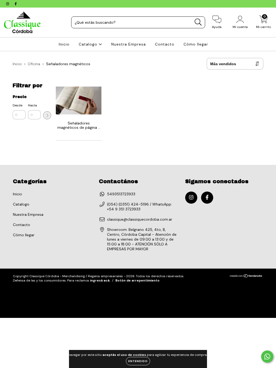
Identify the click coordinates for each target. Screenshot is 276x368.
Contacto (164, 44)
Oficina (34, 63)
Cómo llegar (196, 44)
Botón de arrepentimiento (137, 280)
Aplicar (47, 115)
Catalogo (89, 44)
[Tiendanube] (246, 276)
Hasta (32, 105)
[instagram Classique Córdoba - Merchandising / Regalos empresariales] (8, 3)
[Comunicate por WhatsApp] (267, 356)
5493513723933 (121, 194)
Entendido (138, 361)
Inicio (64, 44)
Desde (17, 105)
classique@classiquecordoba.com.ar (139, 219)
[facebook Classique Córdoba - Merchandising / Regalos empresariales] (15, 3)
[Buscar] (198, 22)
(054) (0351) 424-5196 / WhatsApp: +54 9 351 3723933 (139, 206)
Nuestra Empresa (128, 44)
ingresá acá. (100, 280)
